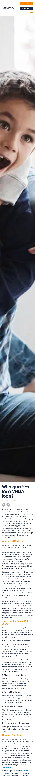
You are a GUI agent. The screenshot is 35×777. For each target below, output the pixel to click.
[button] (31, 12)
